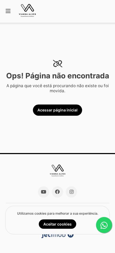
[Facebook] (57, 192)
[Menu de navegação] (8, 11)
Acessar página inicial (57, 110)
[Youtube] (43, 192)
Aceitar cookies (57, 224)
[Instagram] (71, 192)
